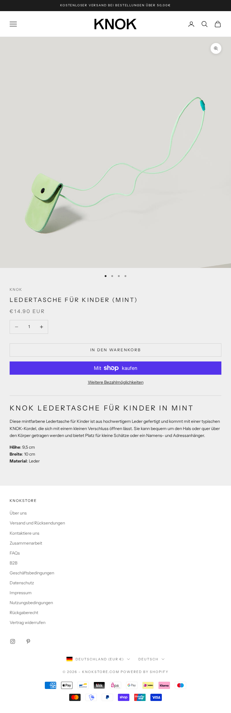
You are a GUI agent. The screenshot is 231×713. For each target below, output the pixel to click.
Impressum (21, 592)
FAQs (15, 553)
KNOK (16, 289)
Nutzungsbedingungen (31, 602)
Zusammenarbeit (26, 543)
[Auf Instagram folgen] (13, 641)
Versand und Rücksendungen (37, 523)
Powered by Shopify (144, 672)
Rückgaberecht (24, 612)
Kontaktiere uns (24, 533)
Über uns (18, 513)
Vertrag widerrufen (27, 622)
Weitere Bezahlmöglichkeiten (115, 382)
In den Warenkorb (115, 349)
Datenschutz (22, 582)
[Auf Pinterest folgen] (28, 641)
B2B (13, 563)
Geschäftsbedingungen (32, 573)
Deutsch (148, 659)
